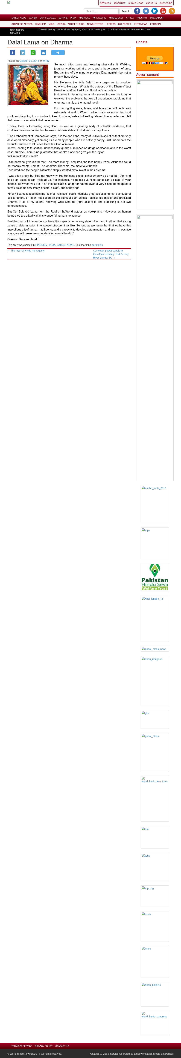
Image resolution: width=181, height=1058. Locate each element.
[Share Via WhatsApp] (33, 52)
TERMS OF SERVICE (21, 1045)
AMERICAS (84, 17)
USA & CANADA (48, 17)
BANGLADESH (157, 17)
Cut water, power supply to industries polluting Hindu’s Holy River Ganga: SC (111, 254)
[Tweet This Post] (22, 52)
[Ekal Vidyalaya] (155, 837)
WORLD (33, 17)
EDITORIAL (155, 23)
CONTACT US (62, 1045)
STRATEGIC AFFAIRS (22, 23)
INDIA (73, 17)
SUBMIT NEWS (135, 3)
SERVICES (105, 3)
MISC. (52, 23)
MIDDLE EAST (116, 17)
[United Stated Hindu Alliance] (155, 867)
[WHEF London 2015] (155, 619)
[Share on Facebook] (12, 52)
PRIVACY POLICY (43, 1045)
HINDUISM (40, 23)
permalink (97, 245)
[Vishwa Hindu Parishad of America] (155, 543)
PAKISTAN (142, 17)
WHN (46, 60)
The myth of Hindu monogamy (26, 250)
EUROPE (63, 17)
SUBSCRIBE (166, 3)
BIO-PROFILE (125, 23)
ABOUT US (151, 3)
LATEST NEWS (18, 17)
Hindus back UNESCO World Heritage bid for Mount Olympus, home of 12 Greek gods (51, 29)
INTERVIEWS (140, 23)
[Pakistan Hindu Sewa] (155, 577)
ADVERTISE (119, 3)
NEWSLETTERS (95, 23)
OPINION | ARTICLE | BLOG (70, 23)
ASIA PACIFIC (99, 17)
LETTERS (110, 23)
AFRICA (130, 17)
